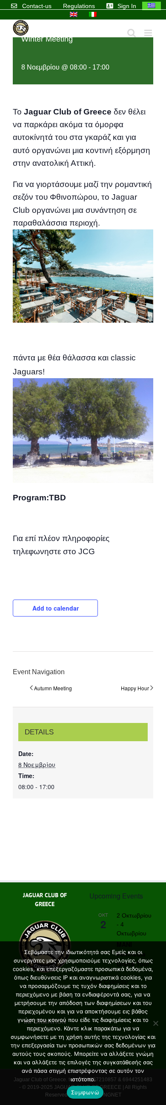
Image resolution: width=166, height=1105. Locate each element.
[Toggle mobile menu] (148, 32)
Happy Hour (135, 688)
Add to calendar (55, 608)
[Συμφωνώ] (155, 1023)
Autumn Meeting (53, 688)
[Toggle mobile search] (131, 32)
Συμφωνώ (85, 1092)
